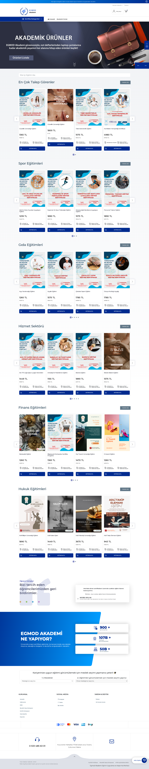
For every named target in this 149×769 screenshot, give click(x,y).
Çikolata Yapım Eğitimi (83, 291)
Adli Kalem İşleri (53, 535)
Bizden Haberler (117, 5)
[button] (147, 43)
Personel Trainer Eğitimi (112, 210)
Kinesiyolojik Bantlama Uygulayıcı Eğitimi (87, 210)
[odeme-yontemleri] (74, 724)
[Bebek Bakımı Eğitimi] (117, 351)
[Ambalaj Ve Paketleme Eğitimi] (60, 351)
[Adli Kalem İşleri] (60, 514)
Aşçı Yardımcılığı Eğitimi (26, 291)
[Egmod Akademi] (33, 11)
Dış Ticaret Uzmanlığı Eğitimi (85, 454)
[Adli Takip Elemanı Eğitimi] (117, 514)
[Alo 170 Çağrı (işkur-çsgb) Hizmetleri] (32, 351)
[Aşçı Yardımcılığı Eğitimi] (32, 270)
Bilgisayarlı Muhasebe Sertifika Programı (58, 455)
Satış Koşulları (23, 714)
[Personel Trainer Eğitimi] (117, 188)
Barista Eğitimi (80, 373)
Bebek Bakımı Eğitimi (111, 373)
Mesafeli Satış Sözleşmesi (26, 708)
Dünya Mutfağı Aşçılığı (111, 291)
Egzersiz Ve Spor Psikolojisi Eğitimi (59, 210)
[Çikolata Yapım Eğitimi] (89, 270)
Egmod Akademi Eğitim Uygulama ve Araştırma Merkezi (109, 765)
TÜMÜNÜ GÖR (125, 82)
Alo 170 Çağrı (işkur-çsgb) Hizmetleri (31, 373)
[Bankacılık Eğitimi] (32, 432)
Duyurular (22, 717)
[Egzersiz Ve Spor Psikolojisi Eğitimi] (60, 188)
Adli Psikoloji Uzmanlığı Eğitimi (86, 535)
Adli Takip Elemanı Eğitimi (112, 535)
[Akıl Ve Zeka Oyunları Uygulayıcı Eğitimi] (32, 188)
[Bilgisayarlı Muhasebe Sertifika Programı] (60, 432)
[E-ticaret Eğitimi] (117, 432)
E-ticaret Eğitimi (109, 454)
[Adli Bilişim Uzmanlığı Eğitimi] (32, 514)
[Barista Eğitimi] (89, 351)
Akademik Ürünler (62, 19)
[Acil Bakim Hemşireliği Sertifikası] (117, 107)
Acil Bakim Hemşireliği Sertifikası (114, 129)
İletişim (126, 5)
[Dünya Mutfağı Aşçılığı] (117, 270)
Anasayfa (52, 19)
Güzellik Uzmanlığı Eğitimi (27, 129)
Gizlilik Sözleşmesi (25, 711)
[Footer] (74, 756)
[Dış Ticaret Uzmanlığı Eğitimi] (89, 432)
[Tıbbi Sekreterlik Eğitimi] (89, 107)
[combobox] (47, 681)
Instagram (61, 699)
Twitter (61, 702)
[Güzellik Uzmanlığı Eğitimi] (32, 107)
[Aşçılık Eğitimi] (60, 270)
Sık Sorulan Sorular (100, 702)
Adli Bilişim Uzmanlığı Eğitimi (28, 535)
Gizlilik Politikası (93, 762)
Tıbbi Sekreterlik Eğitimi (83, 129)
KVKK (21, 705)
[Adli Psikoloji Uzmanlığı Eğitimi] (89, 514)
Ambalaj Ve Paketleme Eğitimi (57, 373)
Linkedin (61, 705)
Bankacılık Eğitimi (25, 454)
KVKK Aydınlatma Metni (122, 762)
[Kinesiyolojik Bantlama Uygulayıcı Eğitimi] (89, 188)
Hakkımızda (23, 702)
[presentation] (138, 65)
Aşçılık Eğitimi (52, 291)
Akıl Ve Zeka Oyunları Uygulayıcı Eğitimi (29, 210)
